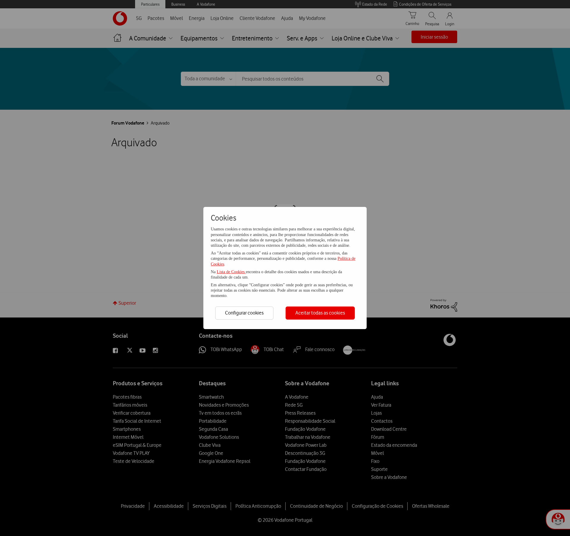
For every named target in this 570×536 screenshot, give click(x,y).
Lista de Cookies (231, 272)
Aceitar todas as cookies (320, 313)
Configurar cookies (244, 313)
